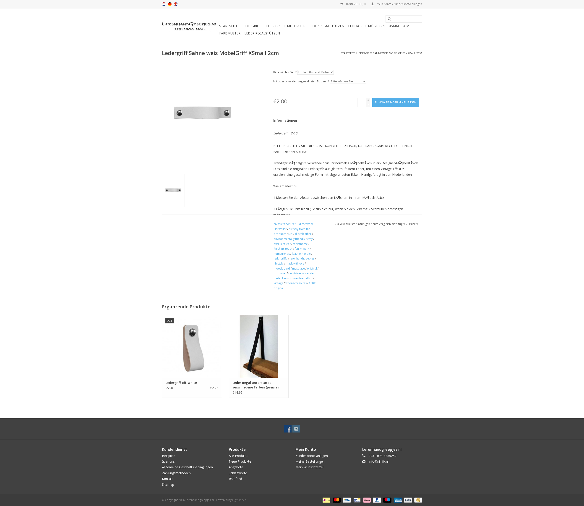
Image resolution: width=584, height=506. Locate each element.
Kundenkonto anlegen (311, 456)
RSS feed (235, 479)
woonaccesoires (296, 283)
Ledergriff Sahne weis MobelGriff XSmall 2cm (389, 53)
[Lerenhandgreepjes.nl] (190, 26)
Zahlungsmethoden (176, 473)
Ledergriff (251, 26)
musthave (298, 268)
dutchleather (303, 234)
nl (164, 4)
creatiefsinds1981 (285, 224)
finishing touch (283, 249)
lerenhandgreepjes (302, 258)
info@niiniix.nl (378, 461)
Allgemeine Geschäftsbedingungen (187, 467)
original (312, 268)
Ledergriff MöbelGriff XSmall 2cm (378, 26)
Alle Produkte (238, 456)
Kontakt (168, 479)
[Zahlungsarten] (326, 500)
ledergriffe (280, 258)
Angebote (236, 467)
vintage (278, 283)
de (170, 4)
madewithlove (295, 263)
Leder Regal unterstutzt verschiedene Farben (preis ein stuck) (256, 385)
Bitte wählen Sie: (284, 72)
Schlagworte (238, 473)
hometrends (282, 254)
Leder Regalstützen (326, 26)
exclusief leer (282, 244)
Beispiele (168, 456)
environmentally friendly (289, 239)
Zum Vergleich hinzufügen (389, 224)
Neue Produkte (240, 461)
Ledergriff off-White (181, 382)
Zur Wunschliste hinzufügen (352, 224)
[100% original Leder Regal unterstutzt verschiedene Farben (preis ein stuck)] (259, 346)
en (175, 4)
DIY (290, 234)
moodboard (282, 268)
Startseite (228, 26)
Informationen (285, 120)
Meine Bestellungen (310, 461)
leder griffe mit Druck (284, 26)
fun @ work (302, 249)
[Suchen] (388, 19)
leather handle (301, 254)
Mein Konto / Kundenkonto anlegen (399, 4)
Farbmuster (229, 33)
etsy (310, 239)
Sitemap (168, 484)
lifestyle (279, 263)
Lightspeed (239, 500)
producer (280, 273)
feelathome (300, 244)
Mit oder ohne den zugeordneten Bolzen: (301, 81)
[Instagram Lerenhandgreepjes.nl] (296, 429)
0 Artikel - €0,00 (356, 4)
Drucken (413, 224)
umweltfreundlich (301, 278)
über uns (168, 461)
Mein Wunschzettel (309, 467)
